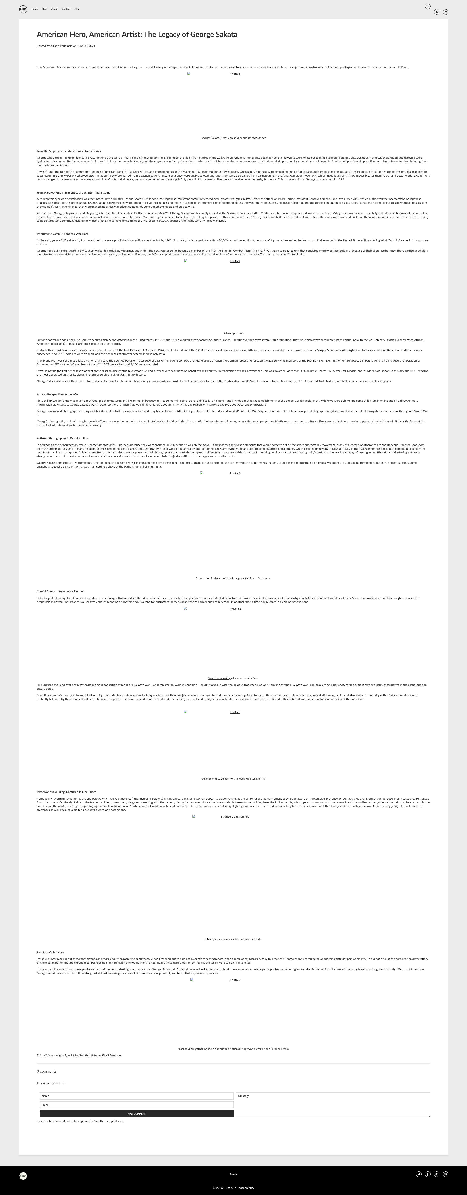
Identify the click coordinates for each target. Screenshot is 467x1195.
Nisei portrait (234, 333)
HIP (400, 67)
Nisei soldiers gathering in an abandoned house (207, 1048)
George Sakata (298, 67)
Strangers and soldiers (219, 939)
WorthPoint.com (112, 1055)
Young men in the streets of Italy (217, 578)
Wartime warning (219, 678)
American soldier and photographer (243, 137)
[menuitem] (35, 9)
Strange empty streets (216, 778)
